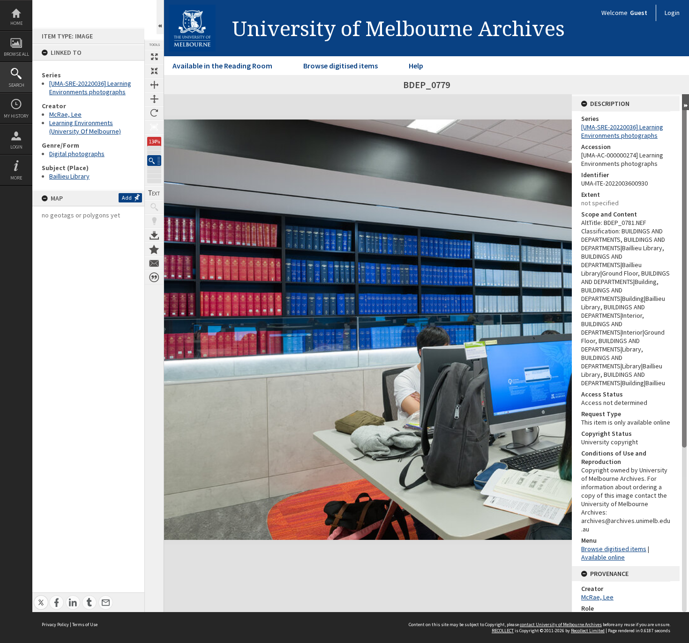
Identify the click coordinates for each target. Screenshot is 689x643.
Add (127, 197)
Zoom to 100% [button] (154, 127)
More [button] (16, 178)
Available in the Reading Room (222, 65)
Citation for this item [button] (154, 277)
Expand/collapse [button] (685, 102)
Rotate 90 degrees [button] (154, 113)
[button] (154, 160)
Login (16, 147)
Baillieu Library (69, 176)
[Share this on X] (41, 597)
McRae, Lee (65, 114)
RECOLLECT (503, 631)
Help (416, 65)
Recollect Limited (588, 631)
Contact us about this (154, 263)
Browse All (16, 54)
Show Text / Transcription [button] (154, 193)
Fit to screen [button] (154, 71)
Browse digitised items (340, 65)
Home (16, 23)
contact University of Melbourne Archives (561, 624)
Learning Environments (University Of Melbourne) (85, 127)
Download (154, 235)
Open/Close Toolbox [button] (160, 17)
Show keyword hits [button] (154, 207)
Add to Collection (154, 249)
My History (16, 116)
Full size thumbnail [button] (154, 57)
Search (16, 85)
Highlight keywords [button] (154, 221)
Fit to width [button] (154, 85)
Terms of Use (84, 624)
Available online (603, 557)
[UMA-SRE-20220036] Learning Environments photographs (90, 87)
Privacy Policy (55, 624)
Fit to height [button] (154, 99)
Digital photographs (77, 154)
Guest (638, 12)
